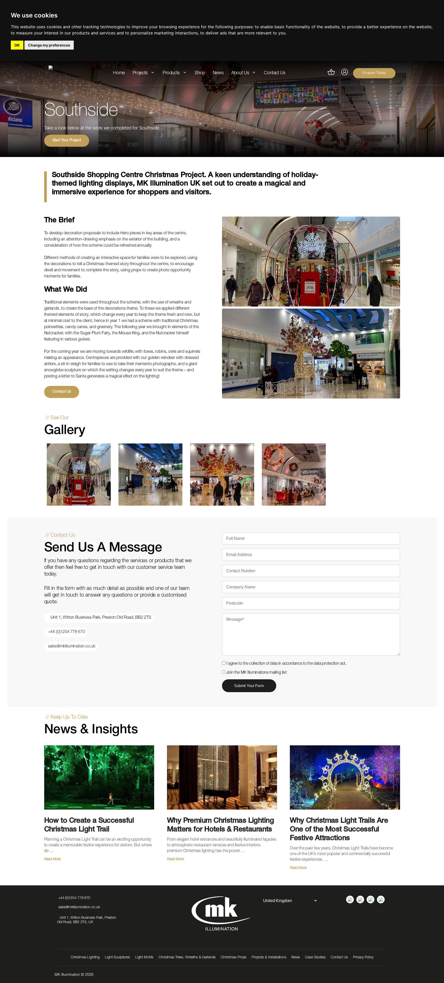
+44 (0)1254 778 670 (66, 632)
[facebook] (370, 899)
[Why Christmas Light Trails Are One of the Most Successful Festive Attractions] (345, 814)
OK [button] (17, 45)
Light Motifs (144, 957)
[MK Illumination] (62, 73)
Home (119, 73)
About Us (240, 73)
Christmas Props (233, 957)
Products (171, 73)
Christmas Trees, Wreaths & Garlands (187, 957)
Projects (140, 73)
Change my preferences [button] (49, 45)
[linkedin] (350, 899)
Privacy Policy (363, 957)
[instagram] (360, 899)
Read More (52, 859)
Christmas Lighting (85, 957)
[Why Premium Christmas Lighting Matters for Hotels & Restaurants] (222, 814)
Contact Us (274, 73)
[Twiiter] (381, 899)
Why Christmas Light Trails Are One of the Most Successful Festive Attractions (339, 830)
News (218, 73)
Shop (200, 73)
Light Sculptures (117, 957)
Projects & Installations (269, 957)
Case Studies (315, 957)
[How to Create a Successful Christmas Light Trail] (99, 814)
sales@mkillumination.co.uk (71, 647)
